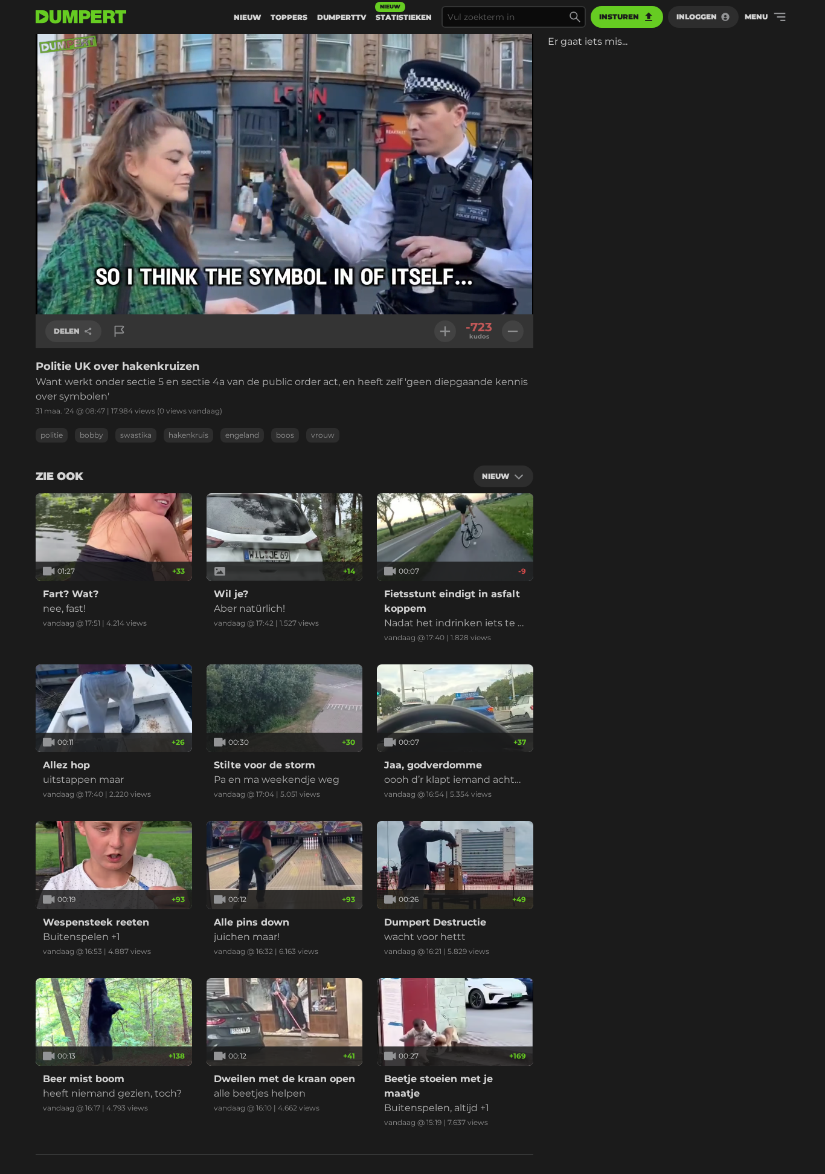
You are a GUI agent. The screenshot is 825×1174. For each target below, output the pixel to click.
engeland (242, 434)
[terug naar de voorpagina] (81, 17)
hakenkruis (188, 434)
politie (51, 434)
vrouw (323, 434)
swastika (136, 434)
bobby (91, 434)
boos (285, 434)
